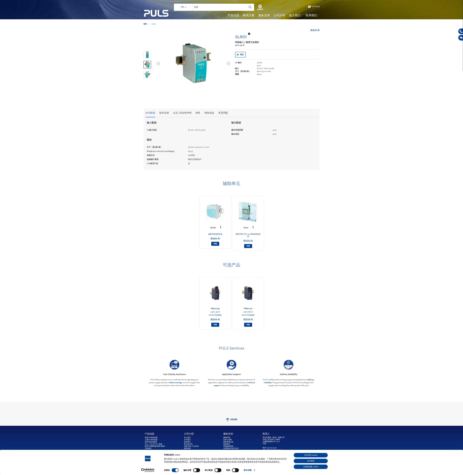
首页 (145, 24)
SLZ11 (246, 228)
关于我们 (187, 440)
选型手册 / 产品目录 (191, 446)
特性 (198, 113)
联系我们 (187, 442)
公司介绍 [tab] (189, 434)
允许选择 (310, 461)
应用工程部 (227, 440)
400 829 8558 (272, 448)
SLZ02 (213, 228)
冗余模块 (148, 448)
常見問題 (223, 113)
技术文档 (164, 113)
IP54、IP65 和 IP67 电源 (153, 444)
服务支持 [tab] (228, 434)
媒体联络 (187, 448)
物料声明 (226, 438)
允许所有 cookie (310, 455)
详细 (215, 244)
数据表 (313, 30)
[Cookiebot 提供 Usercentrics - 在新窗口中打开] (147, 470)
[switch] (196, 470)
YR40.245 (215, 309)
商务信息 (209, 113)
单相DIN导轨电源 (151, 438)
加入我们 (187, 438)
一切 (182, 7)
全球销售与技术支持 (230, 448)
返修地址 (226, 444)
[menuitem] (294, 15)
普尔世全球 (188, 444)
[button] (314, 7)
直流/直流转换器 (151, 442)
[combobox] (214, 7)
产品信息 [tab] (149, 434)
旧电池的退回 (228, 446)
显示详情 (247, 470)
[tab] (150, 113)
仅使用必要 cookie (310, 467)
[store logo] (156, 13)
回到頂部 (233, 419)
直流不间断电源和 (151, 446)
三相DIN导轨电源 (151, 440)
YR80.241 (248, 309)
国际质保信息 (228, 442)
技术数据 (150, 113)
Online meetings (175, 383)
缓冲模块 (161, 446)
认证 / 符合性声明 (182, 113)
